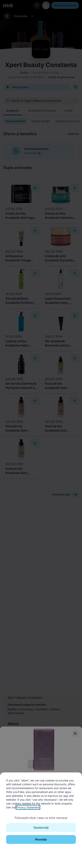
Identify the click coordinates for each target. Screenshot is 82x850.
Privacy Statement (27, 807)
